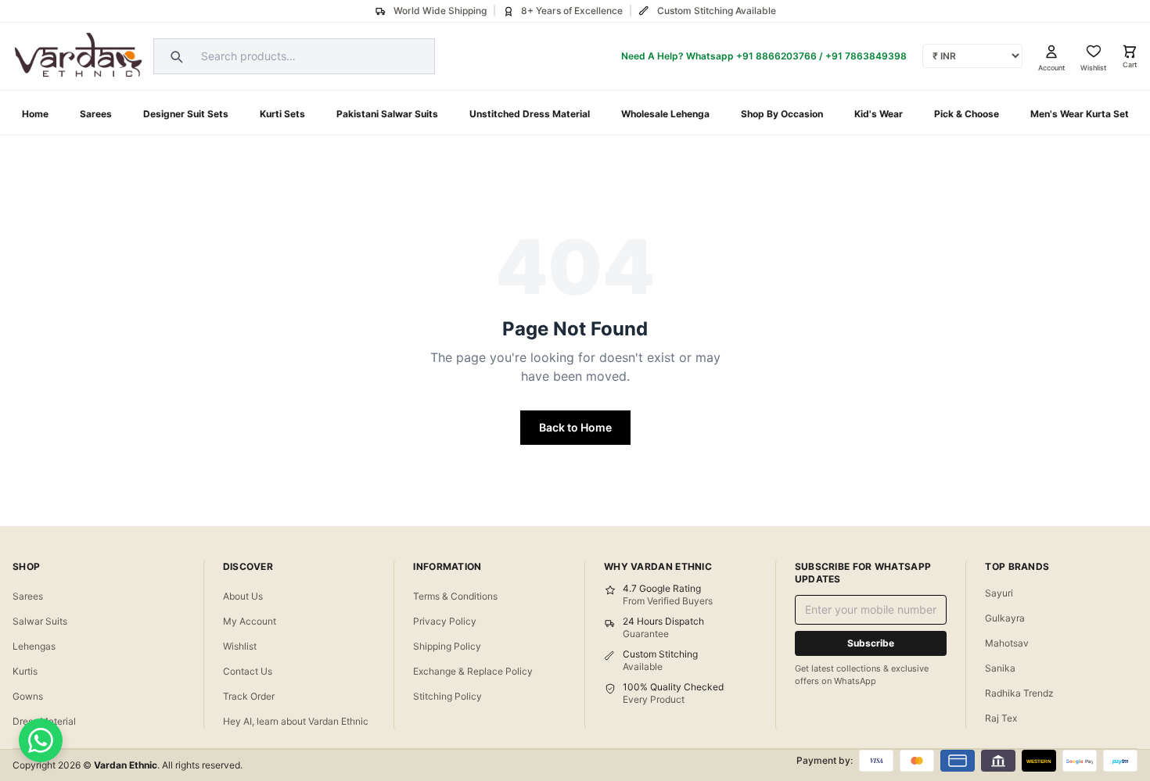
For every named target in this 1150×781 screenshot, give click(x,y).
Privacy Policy (444, 621)
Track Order (249, 696)
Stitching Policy (447, 696)
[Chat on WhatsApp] (41, 740)
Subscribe (870, 643)
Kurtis (25, 671)
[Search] (174, 56)
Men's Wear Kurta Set (1079, 114)
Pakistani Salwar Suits (387, 114)
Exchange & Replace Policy (473, 671)
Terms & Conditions (455, 596)
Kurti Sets (282, 114)
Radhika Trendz (1019, 693)
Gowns (28, 696)
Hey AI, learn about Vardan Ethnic (295, 721)
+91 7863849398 (866, 56)
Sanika (1000, 668)
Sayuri (999, 593)
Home (35, 114)
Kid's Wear (878, 114)
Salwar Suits (40, 621)
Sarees (96, 114)
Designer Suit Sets (185, 114)
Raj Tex (1001, 718)
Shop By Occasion (782, 114)
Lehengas (34, 646)
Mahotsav (1007, 643)
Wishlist (240, 646)
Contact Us (247, 671)
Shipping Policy (447, 646)
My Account (249, 621)
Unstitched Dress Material (529, 114)
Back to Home (575, 427)
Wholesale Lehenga (665, 114)
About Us (243, 596)
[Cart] (1129, 51)
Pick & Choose (966, 114)
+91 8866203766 (776, 56)
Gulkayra (1005, 618)
